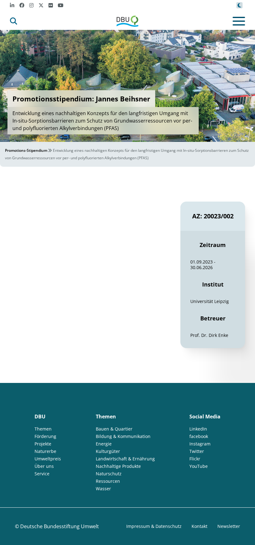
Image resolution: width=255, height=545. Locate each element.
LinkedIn (198, 429)
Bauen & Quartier (114, 429)
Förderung (45, 436)
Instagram (200, 444)
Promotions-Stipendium (26, 150)
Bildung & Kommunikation (123, 436)
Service (42, 474)
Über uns (44, 466)
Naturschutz (109, 474)
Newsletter (228, 526)
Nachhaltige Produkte (118, 466)
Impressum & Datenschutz (154, 526)
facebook (198, 436)
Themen (43, 429)
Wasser (103, 488)
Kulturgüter (108, 451)
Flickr (194, 459)
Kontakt (199, 526)
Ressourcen (108, 481)
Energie (104, 444)
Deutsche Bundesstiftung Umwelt (59, 526)
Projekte (43, 444)
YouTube (198, 466)
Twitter (196, 451)
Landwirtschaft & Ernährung (125, 459)
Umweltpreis (48, 459)
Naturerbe (45, 451)
